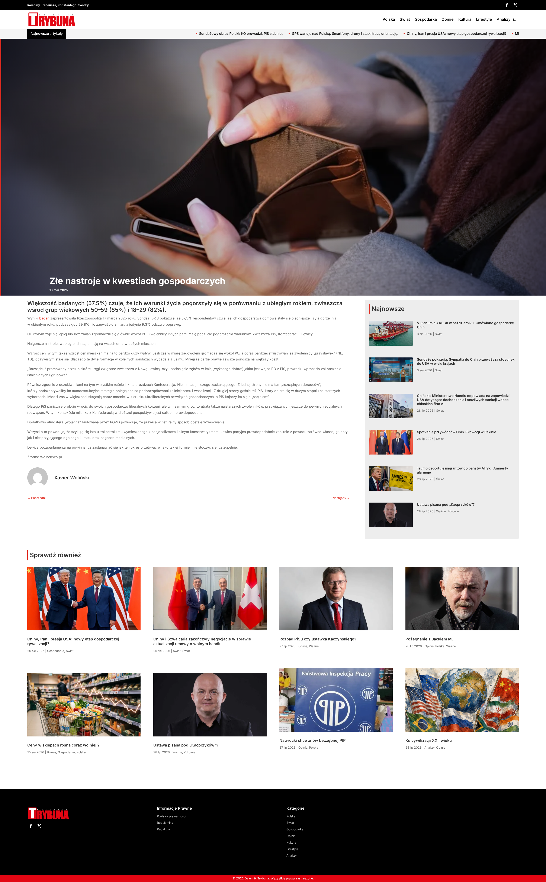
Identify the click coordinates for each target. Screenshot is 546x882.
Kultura (464, 19)
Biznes (51, 752)
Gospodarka (426, 19)
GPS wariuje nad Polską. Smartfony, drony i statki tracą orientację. (167, 33)
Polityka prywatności (171, 816)
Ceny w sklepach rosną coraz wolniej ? (446, 33)
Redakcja (163, 829)
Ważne (441, 511)
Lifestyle (484, 19)
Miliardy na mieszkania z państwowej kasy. (372, 33)
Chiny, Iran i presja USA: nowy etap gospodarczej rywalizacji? (278, 33)
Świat (405, 19)
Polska (389, 19)
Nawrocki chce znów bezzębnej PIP (312, 740)
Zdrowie (453, 511)
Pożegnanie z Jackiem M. (429, 639)
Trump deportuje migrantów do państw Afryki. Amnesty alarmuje (462, 470)
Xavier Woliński (71, 477)
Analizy (503, 19)
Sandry (83, 5)
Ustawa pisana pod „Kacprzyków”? (446, 504)
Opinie (447, 19)
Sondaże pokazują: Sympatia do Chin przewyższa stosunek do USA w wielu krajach (465, 361)
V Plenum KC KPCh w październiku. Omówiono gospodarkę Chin (465, 325)
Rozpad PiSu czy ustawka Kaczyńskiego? (317, 639)
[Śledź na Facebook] (506, 5)
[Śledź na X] (515, 5)
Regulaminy (165, 822)
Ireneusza (49, 5)
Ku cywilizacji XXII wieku (428, 740)
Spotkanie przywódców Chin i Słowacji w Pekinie (456, 432)
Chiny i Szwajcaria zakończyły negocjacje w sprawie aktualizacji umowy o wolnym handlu (202, 641)
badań (44, 318)
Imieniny (33, 5)
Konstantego (67, 5)
